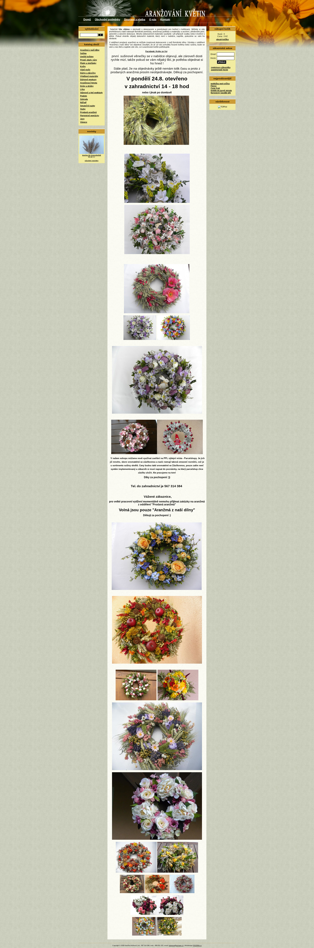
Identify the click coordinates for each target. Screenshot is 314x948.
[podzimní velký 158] (136, 872)
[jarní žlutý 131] (177, 872)
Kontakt (165, 19)
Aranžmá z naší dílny (89, 50)
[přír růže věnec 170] (132, 892)
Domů (87, 19)
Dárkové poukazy (88, 79)
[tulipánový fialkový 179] (157, 413)
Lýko (82, 89)
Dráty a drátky (87, 86)
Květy (83, 66)
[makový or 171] (157, 892)
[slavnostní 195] (134, 453)
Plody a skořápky (88, 63)
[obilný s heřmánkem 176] (156, 144)
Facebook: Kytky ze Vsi (156, 51)
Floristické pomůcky (89, 116)
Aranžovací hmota (88, 83)
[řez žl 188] (177, 700)
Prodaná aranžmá (88, 112)
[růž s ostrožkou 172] (182, 892)
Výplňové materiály (89, 76)
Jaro (82, 119)
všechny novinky (91, 161)
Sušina (83, 53)
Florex (214, 86)
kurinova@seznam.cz (176, 945)
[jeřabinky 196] (180, 453)
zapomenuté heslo (219, 70)
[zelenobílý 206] (157, 202)
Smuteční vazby (87, 106)
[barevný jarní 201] (173, 339)
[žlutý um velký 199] (157, 589)
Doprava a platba (134, 19)
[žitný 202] (156, 312)
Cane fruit (215, 88)
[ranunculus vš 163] (170, 914)
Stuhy (83, 109)
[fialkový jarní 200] (139, 339)
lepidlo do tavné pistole (221, 90)
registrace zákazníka (220, 67)
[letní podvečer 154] (157, 839)
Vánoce (83, 122)
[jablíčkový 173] (157, 663)
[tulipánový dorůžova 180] (157, 253)
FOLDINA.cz (197, 945)
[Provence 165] (157, 769)
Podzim (83, 96)
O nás (152, 19)
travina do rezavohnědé (91, 155)
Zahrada (84, 99)
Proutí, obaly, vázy (88, 60)
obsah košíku (222, 39)
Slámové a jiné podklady (91, 93)
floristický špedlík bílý (221, 93)
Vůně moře (85, 70)
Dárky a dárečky (88, 73)
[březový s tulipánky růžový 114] (136, 700)
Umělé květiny (87, 57)
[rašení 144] (169, 935)
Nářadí (83, 102)
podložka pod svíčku (220, 84)
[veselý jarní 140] (144, 935)
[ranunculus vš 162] (144, 914)
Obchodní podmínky (107, 19)
